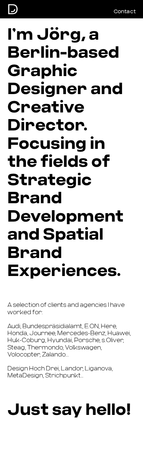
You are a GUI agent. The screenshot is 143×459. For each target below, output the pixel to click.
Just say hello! (69, 410)
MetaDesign (25, 376)
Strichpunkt (63, 376)
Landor (71, 369)
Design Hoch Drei (33, 369)
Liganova (98, 369)
